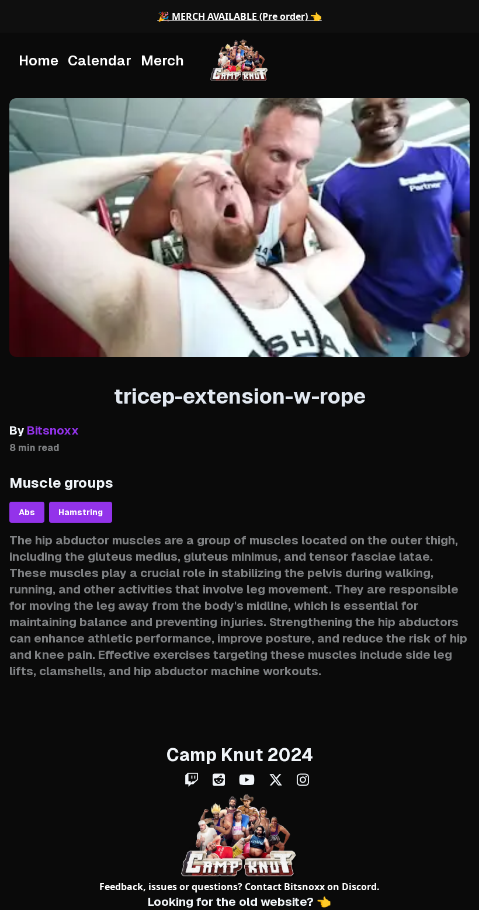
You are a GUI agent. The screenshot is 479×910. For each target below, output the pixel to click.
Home (38, 60)
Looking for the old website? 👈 (239, 901)
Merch (162, 60)
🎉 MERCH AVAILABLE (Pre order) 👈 (240, 16)
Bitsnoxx (304, 886)
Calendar (99, 60)
